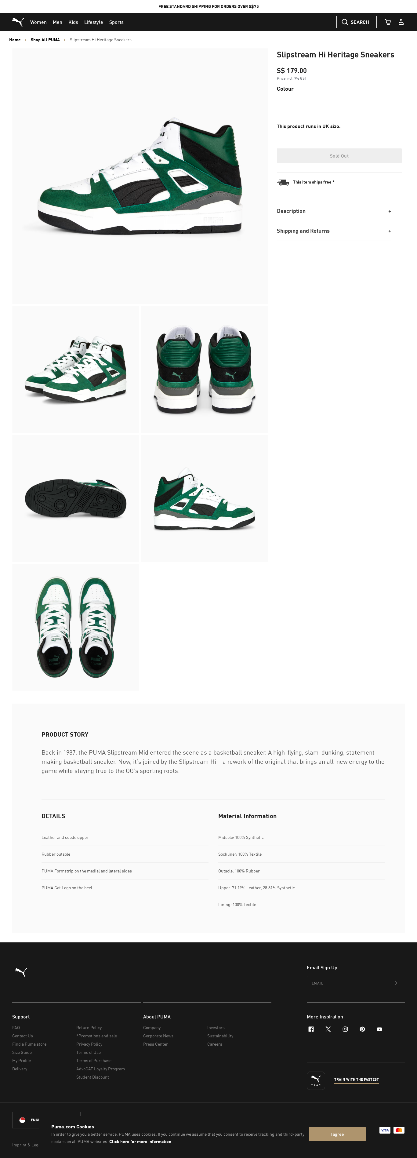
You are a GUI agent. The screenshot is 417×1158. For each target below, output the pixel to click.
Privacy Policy (89, 1044)
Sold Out (339, 155)
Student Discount (92, 1077)
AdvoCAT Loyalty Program (100, 1068)
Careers (214, 1044)
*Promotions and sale (96, 1035)
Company (152, 1027)
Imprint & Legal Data (31, 1144)
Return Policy (89, 1027)
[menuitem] (38, 22)
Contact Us (22, 1035)
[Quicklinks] (401, 22)
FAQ (16, 1027)
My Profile (21, 1060)
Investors (216, 1027)
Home (15, 39)
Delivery (19, 1068)
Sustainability (220, 1035)
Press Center (155, 1044)
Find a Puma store (29, 1044)
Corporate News (158, 1035)
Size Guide (22, 1052)
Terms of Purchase (93, 1060)
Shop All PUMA (45, 39)
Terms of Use (88, 1052)
